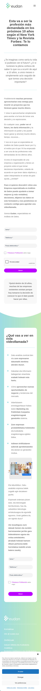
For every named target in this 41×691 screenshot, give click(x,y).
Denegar (20, 677)
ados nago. (19, 253)
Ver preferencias (20, 683)
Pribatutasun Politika (22, 687)
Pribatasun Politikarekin (15, 253)
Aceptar (20, 671)
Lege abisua (31, 687)
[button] (38, 654)
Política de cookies (11, 687)
